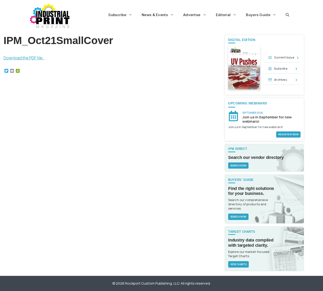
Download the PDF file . (24, 58)
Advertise (192, 15)
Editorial (223, 15)
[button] (287, 14)
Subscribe (117, 15)
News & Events (155, 15)
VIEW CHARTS (238, 264)
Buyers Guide (258, 15)
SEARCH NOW (238, 165)
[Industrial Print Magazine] (49, 16)
